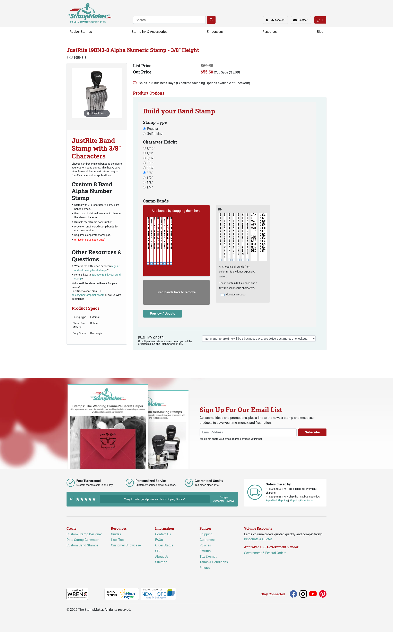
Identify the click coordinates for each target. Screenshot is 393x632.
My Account (277, 19)
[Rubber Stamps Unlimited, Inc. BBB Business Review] (97, 594)
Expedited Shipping (277, 500)
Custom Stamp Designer (84, 534)
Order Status (164, 545)
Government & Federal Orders (265, 553)
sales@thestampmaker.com (88, 294)
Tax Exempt (208, 557)
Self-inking (155, 134)
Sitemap (161, 562)
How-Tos (117, 540)
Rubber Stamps (81, 32)
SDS (158, 551)
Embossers (215, 32)
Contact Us (163, 534)
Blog (320, 32)
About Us (161, 557)
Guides (116, 534)
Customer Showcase (126, 545)
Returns (205, 551)
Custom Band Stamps (82, 545)
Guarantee (207, 540)
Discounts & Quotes (258, 539)
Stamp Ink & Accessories (149, 32)
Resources (269, 32)
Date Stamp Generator (83, 540)
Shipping (206, 534)
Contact (302, 19)
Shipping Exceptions (301, 500)
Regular (152, 129)
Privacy (205, 568)
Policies (205, 545)
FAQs (159, 540)
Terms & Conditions (214, 562)
